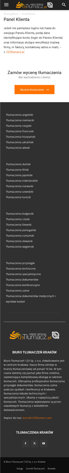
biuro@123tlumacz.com (37, 418)
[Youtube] (43, 443)
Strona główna (11, 13)
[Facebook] (25, 443)
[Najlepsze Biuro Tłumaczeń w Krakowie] (34, 5)
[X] (34, 443)
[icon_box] (34, 81)
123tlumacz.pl (15, 52)
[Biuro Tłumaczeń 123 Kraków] (34, 335)
